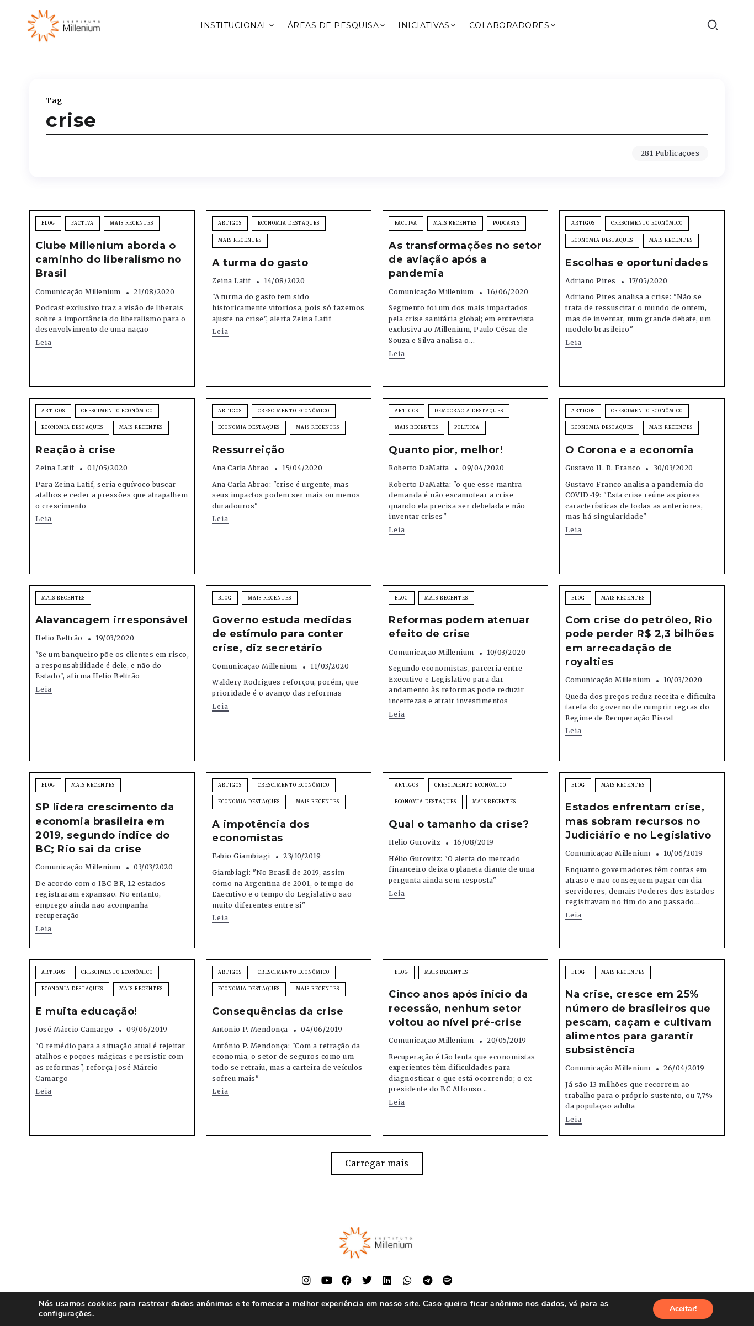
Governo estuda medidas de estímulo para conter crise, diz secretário (281, 634)
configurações (65, 1314)
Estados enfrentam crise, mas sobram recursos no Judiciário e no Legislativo (638, 821)
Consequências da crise (277, 1011)
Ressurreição (248, 450)
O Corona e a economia (629, 450)
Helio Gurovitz (414, 842)
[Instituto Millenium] (65, 25)
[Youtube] (327, 1280)
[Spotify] (448, 1280)
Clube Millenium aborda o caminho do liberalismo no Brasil (108, 259)
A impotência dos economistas (260, 831)
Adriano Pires (590, 281)
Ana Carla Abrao (240, 468)
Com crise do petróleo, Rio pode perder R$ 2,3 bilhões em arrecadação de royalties (639, 641)
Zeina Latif (231, 281)
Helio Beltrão (59, 638)
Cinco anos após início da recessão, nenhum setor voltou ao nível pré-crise (458, 1008)
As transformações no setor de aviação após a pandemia (465, 259)
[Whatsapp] (407, 1280)
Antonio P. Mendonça (250, 1029)
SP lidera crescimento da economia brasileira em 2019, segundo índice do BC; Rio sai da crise (104, 828)
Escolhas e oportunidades (636, 263)
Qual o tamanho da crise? (459, 824)
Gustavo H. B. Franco (602, 468)
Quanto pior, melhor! (446, 450)
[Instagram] (306, 1280)
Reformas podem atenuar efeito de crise (459, 627)
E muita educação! (86, 1011)
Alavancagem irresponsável (111, 620)
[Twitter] (367, 1280)
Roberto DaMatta (419, 468)
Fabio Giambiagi (241, 856)
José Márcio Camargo (74, 1029)
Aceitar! (683, 1308)
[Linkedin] (387, 1280)
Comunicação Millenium (78, 292)
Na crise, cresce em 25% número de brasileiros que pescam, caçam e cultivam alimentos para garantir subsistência (638, 1022)
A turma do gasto (260, 263)
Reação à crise (75, 450)
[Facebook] (347, 1280)
